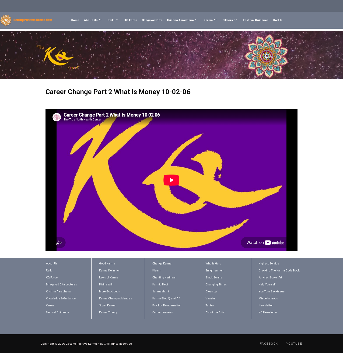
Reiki (111, 20)
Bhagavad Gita (152, 20)
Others (228, 20)
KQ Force (130, 20)
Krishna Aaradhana (180, 20)
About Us (91, 20)
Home (75, 20)
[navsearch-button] (323, 19)
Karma (208, 20)
